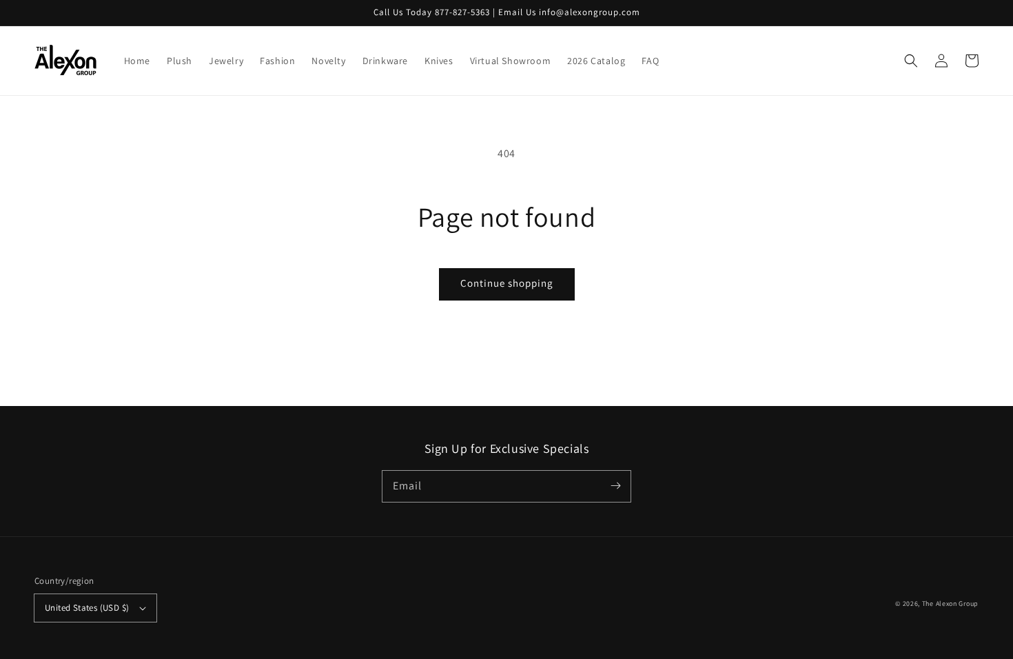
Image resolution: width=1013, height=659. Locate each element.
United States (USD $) (87, 608)
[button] (911, 60)
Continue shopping (506, 283)
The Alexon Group (950, 603)
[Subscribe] (615, 486)
